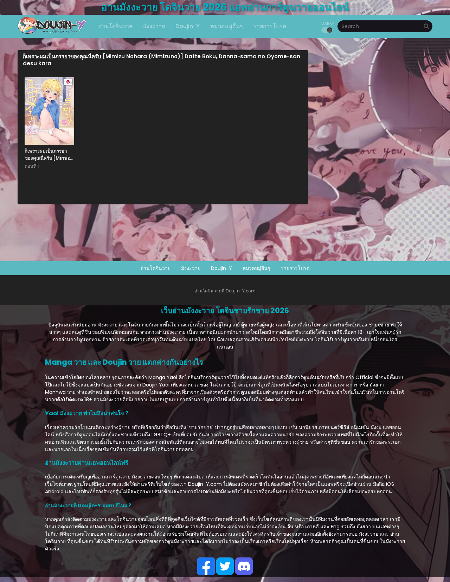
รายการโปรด (295, 268)
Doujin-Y (221, 268)
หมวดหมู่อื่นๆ (256, 268)
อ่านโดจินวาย (156, 268)
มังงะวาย (190, 268)
